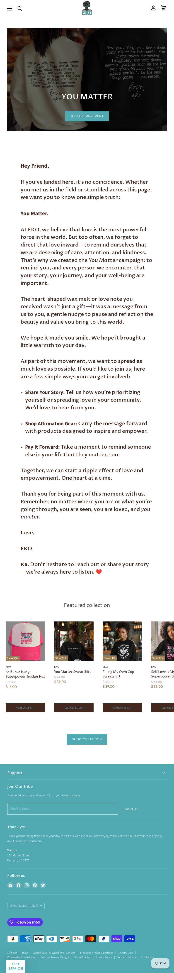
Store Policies (82, 957)
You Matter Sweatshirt (72, 672)
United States (24, 906)
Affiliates (12, 953)
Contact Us (147, 957)
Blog (25, 953)
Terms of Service (126, 957)
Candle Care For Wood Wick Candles (54, 953)
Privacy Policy (103, 957)
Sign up (132, 809)
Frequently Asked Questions (96, 953)
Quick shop (25, 707)
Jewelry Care (125, 953)
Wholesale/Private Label (21, 957)
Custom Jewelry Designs (55, 957)
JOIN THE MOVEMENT (86, 116)
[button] (15, 966)
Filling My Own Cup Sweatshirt (118, 674)
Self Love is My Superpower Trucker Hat (25, 674)
